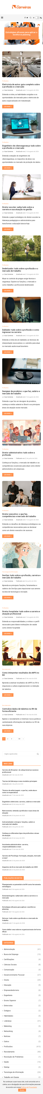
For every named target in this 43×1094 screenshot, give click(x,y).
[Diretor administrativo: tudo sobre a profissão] (21, 432)
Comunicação (22, 970)
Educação (22, 985)
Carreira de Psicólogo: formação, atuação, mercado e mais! (21, 857)
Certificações (22, 959)
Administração (22, 949)
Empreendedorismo (22, 990)
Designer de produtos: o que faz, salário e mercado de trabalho (21, 392)
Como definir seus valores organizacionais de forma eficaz (21, 931)
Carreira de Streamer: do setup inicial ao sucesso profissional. (20, 771)
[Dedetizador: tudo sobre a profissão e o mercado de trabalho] (21, 248)
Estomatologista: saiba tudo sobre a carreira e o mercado (20, 897)
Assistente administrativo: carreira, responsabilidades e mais (15, 846)
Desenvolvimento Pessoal (22, 975)
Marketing (22, 1026)
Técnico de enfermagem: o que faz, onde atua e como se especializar (19, 791)
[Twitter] (27, 17)
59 (19, 739)
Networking (22, 1031)
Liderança (22, 1021)
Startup (22, 1067)
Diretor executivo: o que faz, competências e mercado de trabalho (19, 515)
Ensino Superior (22, 1000)
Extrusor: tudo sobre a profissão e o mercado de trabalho (20, 919)
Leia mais (7, 106)
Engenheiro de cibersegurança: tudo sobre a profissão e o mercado (21, 147)
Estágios (22, 1011)
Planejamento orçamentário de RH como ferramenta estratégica (21, 886)
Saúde (22, 1062)
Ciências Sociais (22, 965)
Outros (22, 1041)
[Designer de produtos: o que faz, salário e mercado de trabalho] (21, 371)
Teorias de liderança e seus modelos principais (19, 781)
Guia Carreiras (8, 90)
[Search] (30, 17)
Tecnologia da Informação (22, 1072)
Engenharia (22, 995)
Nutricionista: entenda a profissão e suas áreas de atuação (20, 812)
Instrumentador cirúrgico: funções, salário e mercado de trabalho (18, 823)
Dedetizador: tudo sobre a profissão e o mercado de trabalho (20, 269)
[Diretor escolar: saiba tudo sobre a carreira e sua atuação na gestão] (21, 187)
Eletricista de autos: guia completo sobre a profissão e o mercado (21, 85)
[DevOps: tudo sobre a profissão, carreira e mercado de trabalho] (21, 555)
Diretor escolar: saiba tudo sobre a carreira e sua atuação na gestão (18, 208)
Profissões (22, 1047)
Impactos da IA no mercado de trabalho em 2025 (20, 867)
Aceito (22, 1090)
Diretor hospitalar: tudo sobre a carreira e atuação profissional (21, 612)
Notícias (22, 1036)
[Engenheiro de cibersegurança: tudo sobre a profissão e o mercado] (21, 125)
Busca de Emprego (22, 954)
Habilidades (22, 1016)
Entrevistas (22, 1006)
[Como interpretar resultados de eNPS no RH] (21, 653)
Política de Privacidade (29, 1087)
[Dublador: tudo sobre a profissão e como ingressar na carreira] (21, 310)
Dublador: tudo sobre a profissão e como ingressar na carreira (20, 331)
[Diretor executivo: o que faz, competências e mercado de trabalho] (21, 494)
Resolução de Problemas (22, 1057)
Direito (22, 980)
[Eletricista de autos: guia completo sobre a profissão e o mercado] (21, 64)
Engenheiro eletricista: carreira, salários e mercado (21, 802)
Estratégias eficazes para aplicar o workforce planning (21, 33)
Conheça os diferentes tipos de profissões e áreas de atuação (20, 834)
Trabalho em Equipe (22, 1077)
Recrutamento (22, 1052)
